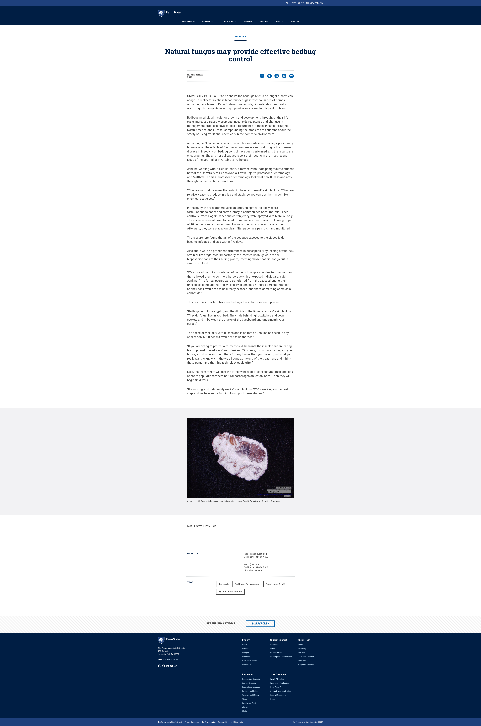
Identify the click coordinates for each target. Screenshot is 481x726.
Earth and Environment (247, 584)
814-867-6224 (263, 556)
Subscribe (259, 623)
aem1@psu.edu (252, 564)
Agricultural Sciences (230, 591)
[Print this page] (291, 76)
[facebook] (262, 76)
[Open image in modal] (240, 458)
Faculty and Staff (275, 584)
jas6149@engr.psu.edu (255, 553)
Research (240, 36)
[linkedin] (276, 76)
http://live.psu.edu (253, 570)
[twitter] (269, 76)
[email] (284, 76)
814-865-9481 (263, 567)
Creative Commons (271, 501)
